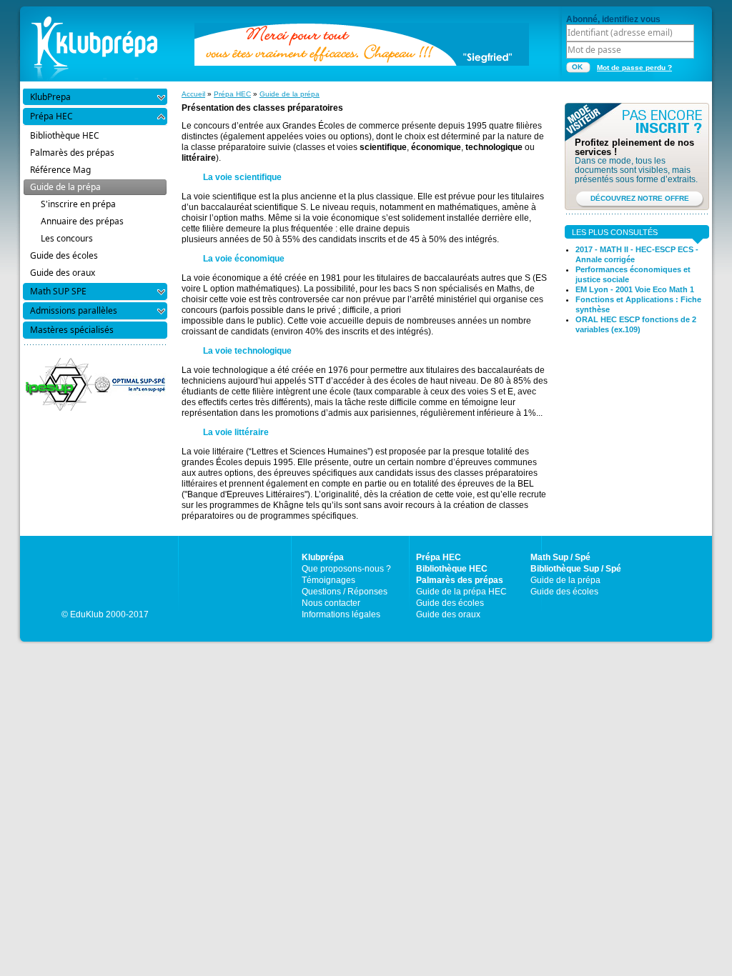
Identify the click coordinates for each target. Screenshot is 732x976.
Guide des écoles (450, 603)
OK (577, 67)
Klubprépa (323, 557)
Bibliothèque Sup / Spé (575, 569)
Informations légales (341, 614)
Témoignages (328, 580)
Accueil (193, 94)
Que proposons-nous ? (346, 569)
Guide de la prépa (289, 94)
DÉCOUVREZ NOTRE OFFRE (639, 198)
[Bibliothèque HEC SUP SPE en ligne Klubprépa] (94, 42)
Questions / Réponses (344, 592)
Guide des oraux (448, 614)
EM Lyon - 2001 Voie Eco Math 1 (634, 289)
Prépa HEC (232, 94)
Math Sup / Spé (560, 557)
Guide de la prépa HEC (461, 592)
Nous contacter (331, 603)
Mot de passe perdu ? (634, 67)
